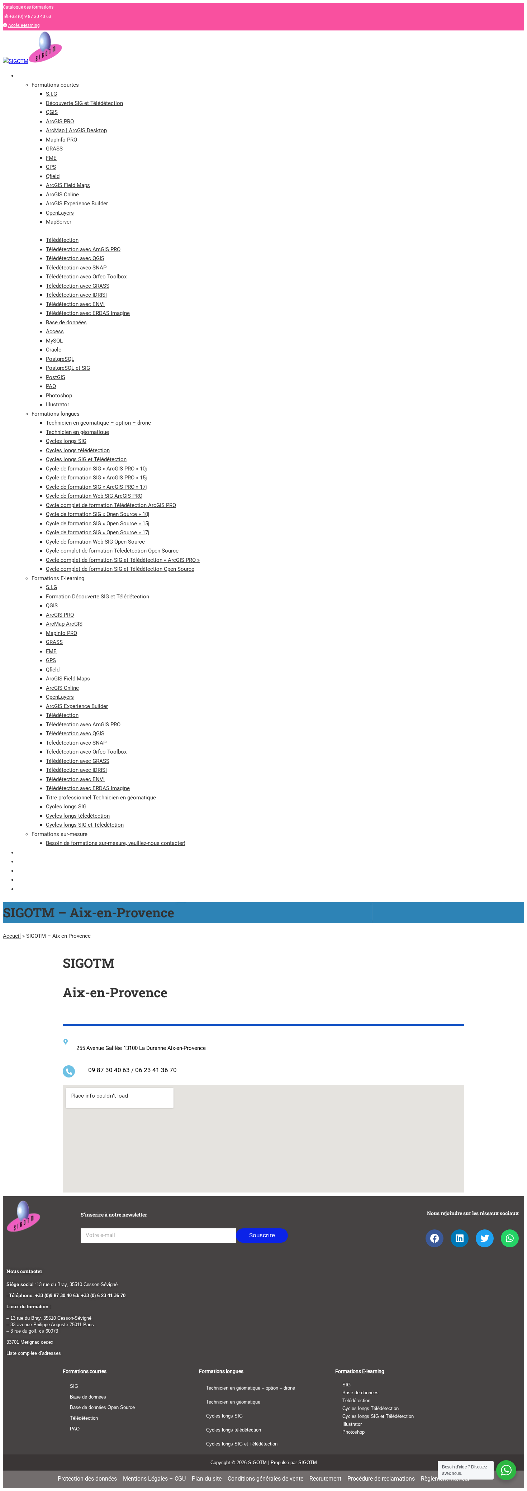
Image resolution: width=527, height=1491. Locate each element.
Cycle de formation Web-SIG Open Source (95, 542)
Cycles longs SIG (66, 441)
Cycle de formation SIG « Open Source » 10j (97, 514)
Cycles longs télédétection (78, 450)
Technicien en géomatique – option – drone (98, 423)
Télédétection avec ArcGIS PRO (83, 249)
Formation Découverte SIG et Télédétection (97, 596)
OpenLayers (60, 213)
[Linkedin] (460, 1238)
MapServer (58, 222)
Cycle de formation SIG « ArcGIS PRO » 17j (96, 487)
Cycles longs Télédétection (370, 1408)
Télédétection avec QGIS (75, 258)
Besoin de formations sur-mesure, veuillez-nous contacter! (115, 843)
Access (55, 331)
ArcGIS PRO (60, 121)
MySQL (54, 341)
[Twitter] (485, 1238)
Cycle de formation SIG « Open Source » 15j (97, 523)
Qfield (53, 176)
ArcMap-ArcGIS (64, 624)
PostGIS (55, 377)
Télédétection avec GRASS (77, 286)
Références (29, 871)
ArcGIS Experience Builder (77, 203)
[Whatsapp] (510, 1238)
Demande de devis (37, 889)
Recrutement (325, 1478)
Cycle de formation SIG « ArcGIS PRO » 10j (96, 468)
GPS (51, 167)
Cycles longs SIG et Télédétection (86, 459)
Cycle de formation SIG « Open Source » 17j (97, 532)
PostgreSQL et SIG (68, 368)
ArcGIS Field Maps (68, 185)
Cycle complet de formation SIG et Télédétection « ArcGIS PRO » (123, 560)
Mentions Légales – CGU (154, 1478)
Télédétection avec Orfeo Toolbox (86, 276)
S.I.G (51, 94)
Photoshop (59, 395)
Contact (26, 880)
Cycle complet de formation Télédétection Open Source (112, 551)
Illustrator (57, 404)
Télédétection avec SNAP (76, 267)
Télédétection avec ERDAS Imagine (88, 313)
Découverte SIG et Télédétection (84, 103)
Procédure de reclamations (381, 1478)
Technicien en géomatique (77, 432)
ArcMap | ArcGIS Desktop (76, 130)
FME (51, 158)
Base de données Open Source (102, 1407)
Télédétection (62, 240)
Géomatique (30, 861)
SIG (74, 1386)
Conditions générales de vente (265, 1478)
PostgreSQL (60, 359)
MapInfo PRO (61, 140)
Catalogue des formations (28, 7)
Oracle (53, 350)
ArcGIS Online (62, 194)
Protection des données (87, 1478)
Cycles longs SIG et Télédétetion (85, 825)
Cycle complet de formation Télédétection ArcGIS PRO (111, 505)
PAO (51, 386)
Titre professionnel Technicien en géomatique (101, 797)
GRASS (54, 148)
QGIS (52, 112)
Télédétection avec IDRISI (76, 295)
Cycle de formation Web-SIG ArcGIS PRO (94, 496)
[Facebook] (434, 1238)
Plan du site (207, 1478)
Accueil (12, 936)
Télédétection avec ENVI (75, 304)
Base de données (66, 322)
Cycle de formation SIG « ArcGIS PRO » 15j (96, 477)
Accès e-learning (24, 25)
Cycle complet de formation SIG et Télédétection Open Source (120, 569)
